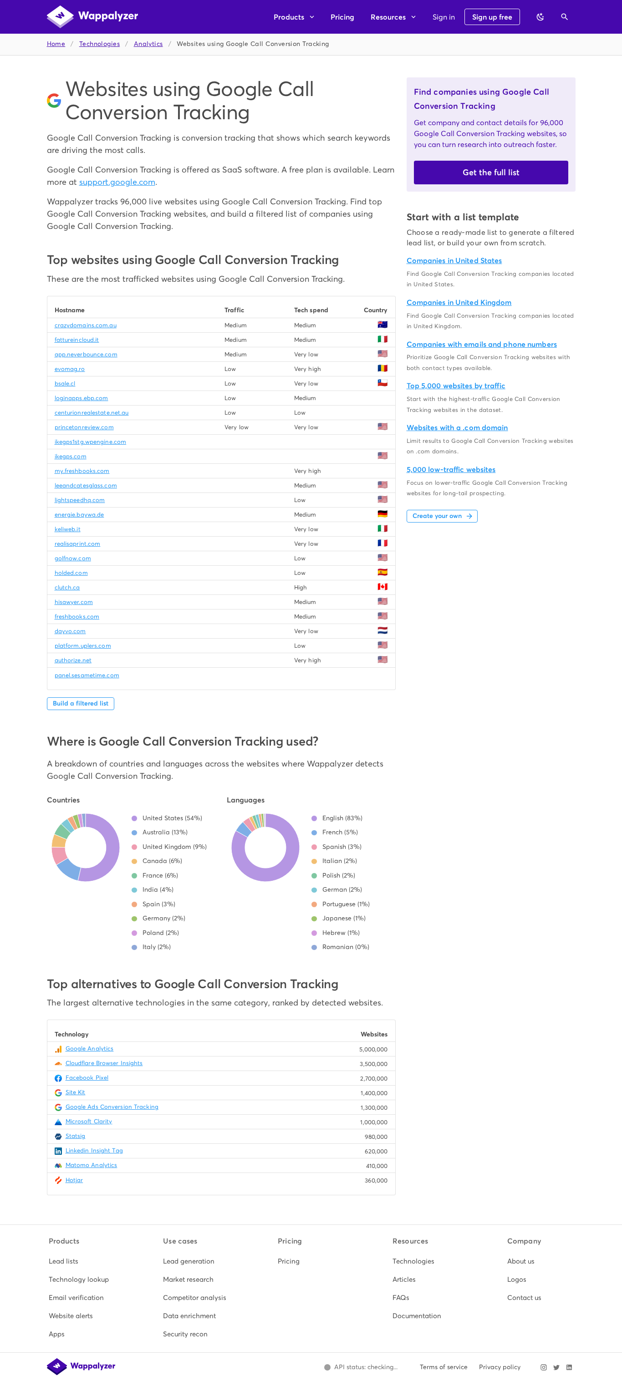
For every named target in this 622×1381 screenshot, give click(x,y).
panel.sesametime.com (87, 675)
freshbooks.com (77, 616)
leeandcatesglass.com (86, 485)
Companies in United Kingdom (459, 302)
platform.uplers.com (83, 645)
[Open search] (565, 17)
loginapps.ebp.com (81, 398)
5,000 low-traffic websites (451, 469)
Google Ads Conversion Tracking (112, 1106)
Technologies (99, 44)
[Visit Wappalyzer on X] (556, 1367)
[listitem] (81, 1261)
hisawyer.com (74, 602)
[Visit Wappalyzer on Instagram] (543, 1367)
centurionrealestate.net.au (92, 412)
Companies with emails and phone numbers (482, 344)
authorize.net (73, 660)
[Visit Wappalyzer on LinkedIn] (569, 1367)
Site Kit (76, 1092)
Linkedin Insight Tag (94, 1150)
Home (56, 44)
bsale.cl (65, 383)
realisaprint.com (78, 543)
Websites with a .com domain (457, 427)
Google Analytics (90, 1048)
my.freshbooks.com (82, 470)
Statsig (76, 1135)
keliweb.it (68, 529)
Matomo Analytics (91, 1165)
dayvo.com (70, 631)
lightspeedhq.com (80, 500)
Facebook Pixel (87, 1077)
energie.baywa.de (79, 514)
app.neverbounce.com (86, 354)
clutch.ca (67, 587)
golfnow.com (73, 558)
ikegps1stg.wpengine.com (91, 441)
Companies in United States (454, 260)
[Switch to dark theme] (540, 17)
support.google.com (117, 182)
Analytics (148, 44)
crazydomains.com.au (86, 325)
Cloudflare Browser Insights (104, 1063)
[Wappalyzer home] (92, 16)
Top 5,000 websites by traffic (456, 385)
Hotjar (74, 1180)
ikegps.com (71, 456)
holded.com (71, 572)
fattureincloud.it (77, 339)
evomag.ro (70, 369)
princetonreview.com (84, 427)
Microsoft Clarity (89, 1121)
